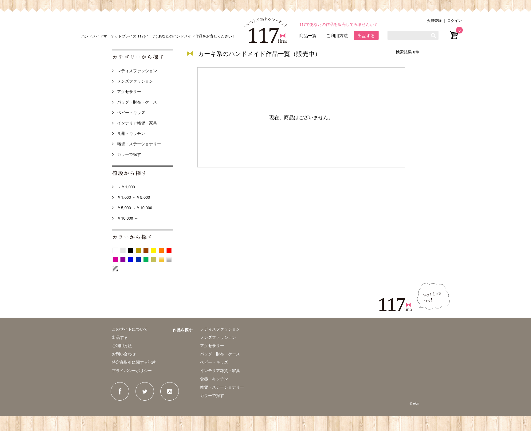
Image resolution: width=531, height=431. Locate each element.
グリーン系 (146, 259)
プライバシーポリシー (132, 370)
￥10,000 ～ (127, 218)
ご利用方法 (337, 35)
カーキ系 (153, 259)
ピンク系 (115, 259)
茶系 (146, 250)
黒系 (130, 250)
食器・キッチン (131, 133)
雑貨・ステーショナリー (139, 144)
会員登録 (434, 20)
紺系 (138, 259)
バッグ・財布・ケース (137, 102)
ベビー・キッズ (131, 112)
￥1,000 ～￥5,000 (133, 197)
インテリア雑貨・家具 (137, 123)
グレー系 (123, 250)
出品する (366, 35)
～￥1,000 (126, 187)
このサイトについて (130, 329)
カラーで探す (129, 154)
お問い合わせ (124, 354)
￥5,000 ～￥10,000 (134, 207)
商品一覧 (308, 35)
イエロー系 (153, 250)
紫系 (123, 259)
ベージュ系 (138, 250)
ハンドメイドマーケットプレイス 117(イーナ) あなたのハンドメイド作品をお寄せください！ (158, 35)
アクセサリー (129, 91)
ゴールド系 (161, 259)
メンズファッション (135, 81)
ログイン (454, 20)
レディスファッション (137, 70)
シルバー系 (169, 259)
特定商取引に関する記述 (134, 362)
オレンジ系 (161, 250)
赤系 (169, 250)
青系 (130, 259)
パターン (115, 269)
